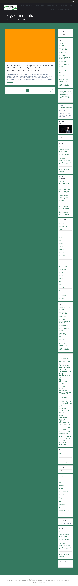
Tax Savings (68, 433)
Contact (71, 6)
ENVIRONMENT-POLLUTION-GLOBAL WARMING (64, 57)
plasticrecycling (68, 424)
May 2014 (61, 243)
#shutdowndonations (63, 388)
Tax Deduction (64, 432)
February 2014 (62, 252)
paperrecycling (62, 424)
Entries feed (62, 456)
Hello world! (62, 146)
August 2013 (62, 269)
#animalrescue (62, 358)
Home (22, 6)
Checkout (61, 485)
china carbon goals (67, 401)
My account (62, 504)
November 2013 (63, 261)
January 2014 (62, 255)
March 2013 (62, 284)
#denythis (67, 358)
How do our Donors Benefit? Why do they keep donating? (66, 93)
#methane (61, 385)
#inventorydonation (63, 383)
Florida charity (64, 410)
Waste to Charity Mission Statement (64, 441)
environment (64, 408)
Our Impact (63, 6)
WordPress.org (63, 462)
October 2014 (62, 229)
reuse (64, 427)
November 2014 (63, 226)
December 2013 (63, 258)
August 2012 (62, 295)
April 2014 (61, 246)
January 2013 (62, 290)
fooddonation (61, 412)
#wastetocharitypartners (65, 393)
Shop (60, 515)
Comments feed (63, 459)
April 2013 (61, 281)
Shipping (67, 429)
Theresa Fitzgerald (64, 188)
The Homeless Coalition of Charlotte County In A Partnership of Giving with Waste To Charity (65, 162)
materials (61, 422)
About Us (29, 6)
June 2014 (61, 240)
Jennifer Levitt (62, 211)
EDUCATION (62, 52)
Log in (60, 453)
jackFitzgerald (63, 419)
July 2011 (61, 298)
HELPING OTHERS (63, 61)
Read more (10, 82)
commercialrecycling (65, 404)
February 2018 (62, 223)
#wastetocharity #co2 (63, 390)
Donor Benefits (38, 6)
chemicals (61, 401)
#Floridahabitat (62, 360)
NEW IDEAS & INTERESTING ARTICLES (62, 70)
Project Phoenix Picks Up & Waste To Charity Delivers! (65, 169)
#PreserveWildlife (62, 386)
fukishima (67, 412)
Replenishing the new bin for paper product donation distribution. (64, 191)
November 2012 (63, 293)
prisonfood (61, 426)
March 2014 (62, 249)
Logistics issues (63, 421)
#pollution (66, 385)
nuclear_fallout (66, 422)
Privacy (67, 9)
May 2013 (61, 278)
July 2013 (61, 272)
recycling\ (61, 427)
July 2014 (61, 238)
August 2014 (62, 235)
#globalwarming (65, 362)
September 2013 (63, 266)
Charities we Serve (57, 9)
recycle (68, 426)
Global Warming (64, 96)
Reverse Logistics (65, 429)
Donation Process (51, 6)
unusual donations (65, 435)
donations (62, 407)
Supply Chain (63, 431)
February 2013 (62, 287)
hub (60, 501)
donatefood (64, 405)
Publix (65, 426)
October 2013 (62, 264)
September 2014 (63, 232)
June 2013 (61, 275)
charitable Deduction (63, 398)
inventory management (63, 416)
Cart (60, 482)
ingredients (68, 414)
